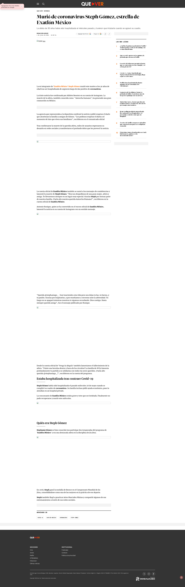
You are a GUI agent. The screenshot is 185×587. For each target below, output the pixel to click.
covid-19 (40, 517)
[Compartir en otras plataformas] (109, 34)
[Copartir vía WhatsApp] (105, 34)
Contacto (64, 552)
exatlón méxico (51, 517)
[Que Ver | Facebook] (153, 573)
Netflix (32, 555)
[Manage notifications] (181, 577)
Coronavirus (63, 517)
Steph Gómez (74, 517)
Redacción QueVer (42, 33)
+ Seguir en (96, 33)
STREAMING (34, 558)
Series (32, 552)
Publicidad (65, 550)
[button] (38, 4)
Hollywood (33, 561)
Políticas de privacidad (69, 555)
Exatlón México (60, 86)
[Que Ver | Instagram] (148, 573)
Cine (31, 550)
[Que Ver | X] (144, 573)
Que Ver (40, 11)
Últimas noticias (35, 563)
